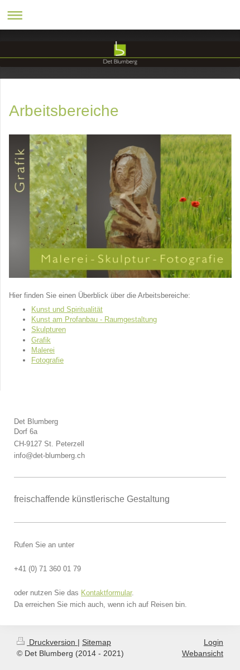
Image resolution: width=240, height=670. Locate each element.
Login (213, 642)
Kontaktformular (106, 593)
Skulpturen (48, 329)
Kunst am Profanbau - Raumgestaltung (94, 319)
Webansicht (202, 653)
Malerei (43, 350)
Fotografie (47, 360)
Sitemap (96, 642)
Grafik (41, 340)
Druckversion (52, 642)
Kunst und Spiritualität (67, 309)
